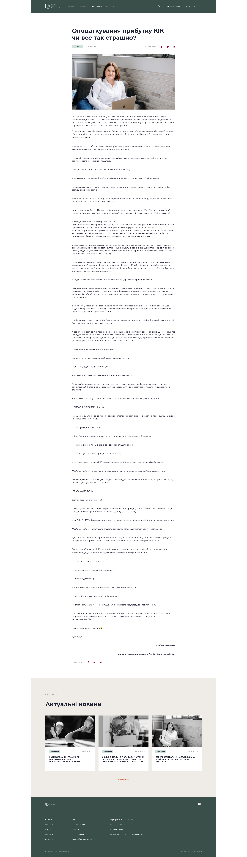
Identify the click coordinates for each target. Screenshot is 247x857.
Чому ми (48, 820)
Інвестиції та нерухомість (82, 839)
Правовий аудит (117, 829)
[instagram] (199, 804)
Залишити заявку (173, 6)
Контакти (110, 7)
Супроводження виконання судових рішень (128, 834)
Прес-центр (97, 7)
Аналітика (77, 47)
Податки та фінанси (118, 825)
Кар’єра (48, 829)
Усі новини (123, 779)
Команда (49, 825)
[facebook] (191, 804)
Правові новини (78, 825)
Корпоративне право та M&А (121, 820)
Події (74, 820)
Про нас (70, 7)
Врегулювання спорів (80, 834)
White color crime (78, 829)
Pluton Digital (197, 851)
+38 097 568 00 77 (193, 6)
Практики (83, 7)
